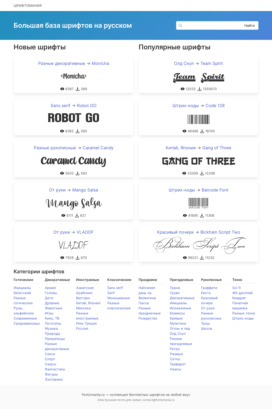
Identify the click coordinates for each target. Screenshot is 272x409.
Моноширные (118, 298)
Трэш (205, 323)
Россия (82, 328)
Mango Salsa (85, 190)
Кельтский (22, 293)
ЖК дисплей (242, 293)
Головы (51, 293)
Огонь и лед (180, 328)
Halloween (147, 288)
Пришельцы (55, 338)
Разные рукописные (55, 147)
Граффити (209, 288)
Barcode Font (215, 190)
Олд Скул (184, 63)
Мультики (178, 323)
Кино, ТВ (52, 318)
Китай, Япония (181, 147)
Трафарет (178, 364)
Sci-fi (236, 288)
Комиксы (177, 313)
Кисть (206, 293)
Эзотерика (54, 379)
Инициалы (22, 288)
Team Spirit (211, 63)
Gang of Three (216, 147)
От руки (57, 190)
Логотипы (53, 323)
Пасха (144, 303)
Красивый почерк (175, 232)
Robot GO (86, 105)
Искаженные (180, 308)
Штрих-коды (186, 105)
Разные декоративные (61, 63)
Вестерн (83, 298)
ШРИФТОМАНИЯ (28, 5)
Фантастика (55, 369)
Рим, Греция (86, 323)
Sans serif (60, 105)
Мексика (83, 308)
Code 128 (215, 105)
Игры (49, 313)
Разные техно (243, 313)
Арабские (84, 293)
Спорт (50, 359)
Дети (49, 298)
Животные (53, 308)
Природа (52, 333)
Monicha (100, 63)
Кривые (176, 318)
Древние (52, 303)
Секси (50, 354)
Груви (175, 293)
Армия (50, 288)
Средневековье (27, 323)
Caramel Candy (98, 147)
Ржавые (176, 354)
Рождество (148, 318)
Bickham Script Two (220, 232)
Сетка (175, 359)
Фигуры (51, 374)
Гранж (175, 288)
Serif (111, 293)
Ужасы (50, 364)
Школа (206, 328)
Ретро (175, 349)
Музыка (51, 328)
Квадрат (239, 298)
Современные (25, 318)
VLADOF (85, 232)
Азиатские (85, 288)
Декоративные (182, 298)
